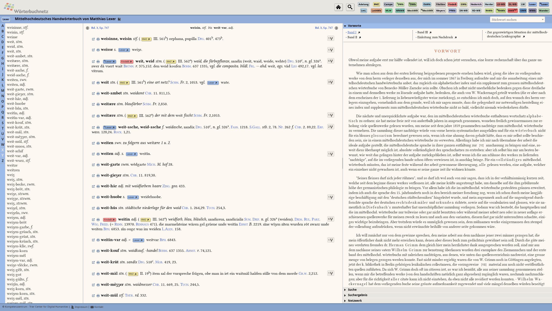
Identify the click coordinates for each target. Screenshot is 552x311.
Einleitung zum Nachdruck (435, 37)
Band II (352, 37)
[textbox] (517, 20)
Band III (422, 32)
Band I (352, 32)
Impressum (81, 307)
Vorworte (354, 26)
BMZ (144, 39)
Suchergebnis (357, 295)
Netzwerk (355, 301)
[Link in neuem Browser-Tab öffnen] (149, 39)
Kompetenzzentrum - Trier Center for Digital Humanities (36, 307)
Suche (352, 290)
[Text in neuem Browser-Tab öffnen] (359, 32)
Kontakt (98, 307)
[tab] (447, 26)
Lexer (122, 50)
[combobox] (517, 19)
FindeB (125, 61)
